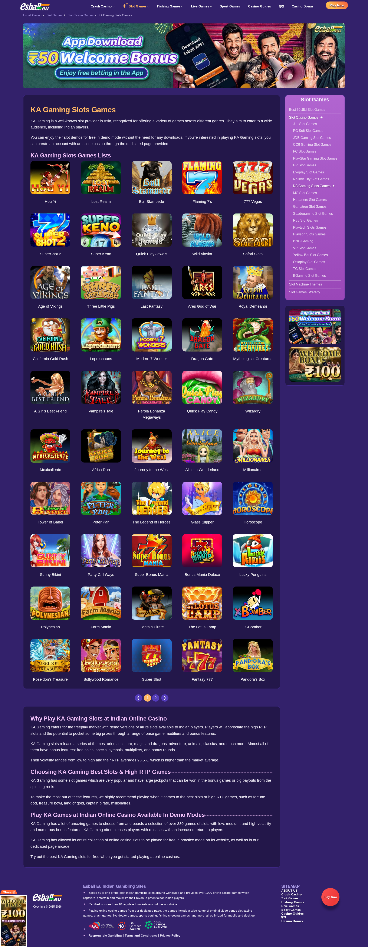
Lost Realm (101, 201)
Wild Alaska (202, 254)
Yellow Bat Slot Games (310, 255)
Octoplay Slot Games (309, 262)
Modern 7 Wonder (151, 359)
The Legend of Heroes (151, 522)
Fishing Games (168, 6)
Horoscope (253, 522)
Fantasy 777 (202, 679)
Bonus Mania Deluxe (202, 574)
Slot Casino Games (80, 15)
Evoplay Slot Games (308, 172)
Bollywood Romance (100, 679)
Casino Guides (259, 6)
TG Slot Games (304, 269)
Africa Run (101, 470)
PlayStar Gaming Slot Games (315, 158)
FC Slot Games (304, 151)
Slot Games (138, 6)
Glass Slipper (202, 522)
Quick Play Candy (202, 411)
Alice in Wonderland (202, 470)
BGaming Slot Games (309, 276)
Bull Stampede (151, 201)
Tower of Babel (50, 522)
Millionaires (252, 470)
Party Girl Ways (101, 574)
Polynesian (50, 627)
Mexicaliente (50, 470)
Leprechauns (101, 359)
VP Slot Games (304, 248)
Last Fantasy (151, 306)
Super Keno (101, 254)
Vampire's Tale (101, 411)
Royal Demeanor (253, 306)
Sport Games (230, 6)
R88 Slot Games (305, 220)
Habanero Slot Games (310, 200)
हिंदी (281, 6)
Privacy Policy (170, 935)
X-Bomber (253, 627)
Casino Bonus (303, 6)
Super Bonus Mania (151, 574)
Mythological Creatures (252, 359)
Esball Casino (32, 15)
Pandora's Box (252, 679)
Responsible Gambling (105, 935)
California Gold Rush (50, 359)
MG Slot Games (305, 193)
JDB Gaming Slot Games (312, 138)
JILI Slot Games (305, 124)
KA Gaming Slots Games (312, 186)
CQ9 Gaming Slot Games (312, 144)
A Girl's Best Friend (50, 411)
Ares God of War (202, 306)
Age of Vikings (50, 306)
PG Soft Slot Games (308, 131)
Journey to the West (152, 470)
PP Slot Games (304, 165)
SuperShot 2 (50, 254)
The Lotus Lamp (202, 627)
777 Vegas (253, 201)
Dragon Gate (202, 359)
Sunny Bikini (50, 574)
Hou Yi (50, 201)
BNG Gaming (303, 241)
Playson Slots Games (309, 234)
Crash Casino (101, 6)
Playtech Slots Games (309, 227)
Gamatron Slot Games (309, 207)
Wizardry (252, 411)
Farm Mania (101, 627)
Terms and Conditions (141, 935)
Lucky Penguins (252, 574)
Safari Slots (253, 254)
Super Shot (151, 679)
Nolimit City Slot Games (311, 179)
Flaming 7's (202, 201)
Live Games (200, 6)
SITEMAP (290, 886)
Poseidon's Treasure (50, 679)
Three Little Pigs (101, 306)
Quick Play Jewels (151, 254)
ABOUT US (289, 890)
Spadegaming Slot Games (313, 213)
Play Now (337, 5)
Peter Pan (100, 522)
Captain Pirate (151, 627)
